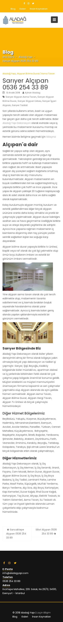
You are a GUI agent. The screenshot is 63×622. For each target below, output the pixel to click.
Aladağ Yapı (9, 73)
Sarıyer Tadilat (20, 105)
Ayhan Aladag (32, 92)
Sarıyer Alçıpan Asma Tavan (21, 96)
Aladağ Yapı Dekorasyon (17, 123)
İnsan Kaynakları (39, 8)
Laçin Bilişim (44, 612)
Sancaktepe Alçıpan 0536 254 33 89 (16, 533)
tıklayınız (51, 136)
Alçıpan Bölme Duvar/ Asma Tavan (36, 73)
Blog (13, 8)
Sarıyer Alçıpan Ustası (29, 101)
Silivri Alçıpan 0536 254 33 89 (46, 531)
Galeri (22, 8)
